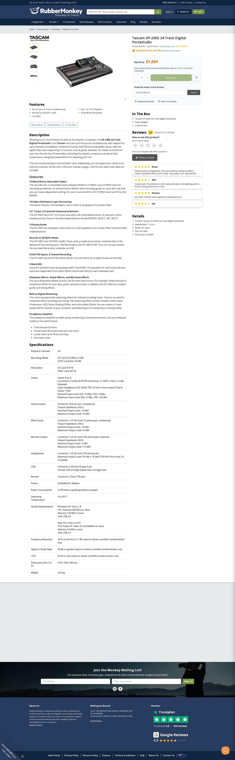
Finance (106, 755)
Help (142, 755)
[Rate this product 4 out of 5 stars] (154, 145)
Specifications (54, 124)
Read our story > (36, 725)
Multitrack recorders (71, 29)
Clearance (121, 21)
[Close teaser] (22, 756)
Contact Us (201, 2)
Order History (186, 2)
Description (37, 124)
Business (156, 21)
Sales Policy (54, 755)
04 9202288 (97, 713)
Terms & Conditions (125, 755)
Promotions (69, 21)
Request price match (146, 101)
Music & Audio (43, 29)
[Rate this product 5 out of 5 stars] (160, 145)
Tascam (151, 224)
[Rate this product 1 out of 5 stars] (135, 145)
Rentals (143, 21)
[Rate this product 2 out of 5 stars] (141, 145)
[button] (11, 749)
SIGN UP (188, 681)
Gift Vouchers (105, 21)
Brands (53, 21)
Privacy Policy (71, 755)
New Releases (87, 21)
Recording (56, 29)
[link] (115, 689)
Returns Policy (90, 755)
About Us (154, 755)
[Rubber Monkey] (55, 15)
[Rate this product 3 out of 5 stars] (148, 145)
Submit (194, 92)
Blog (133, 21)
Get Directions (96, 721)
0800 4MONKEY (170, 2)
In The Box (70, 124)
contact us (181, 68)
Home (31, 29)
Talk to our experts (169, 101)
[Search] (157, 11)
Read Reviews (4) (167, 46)
